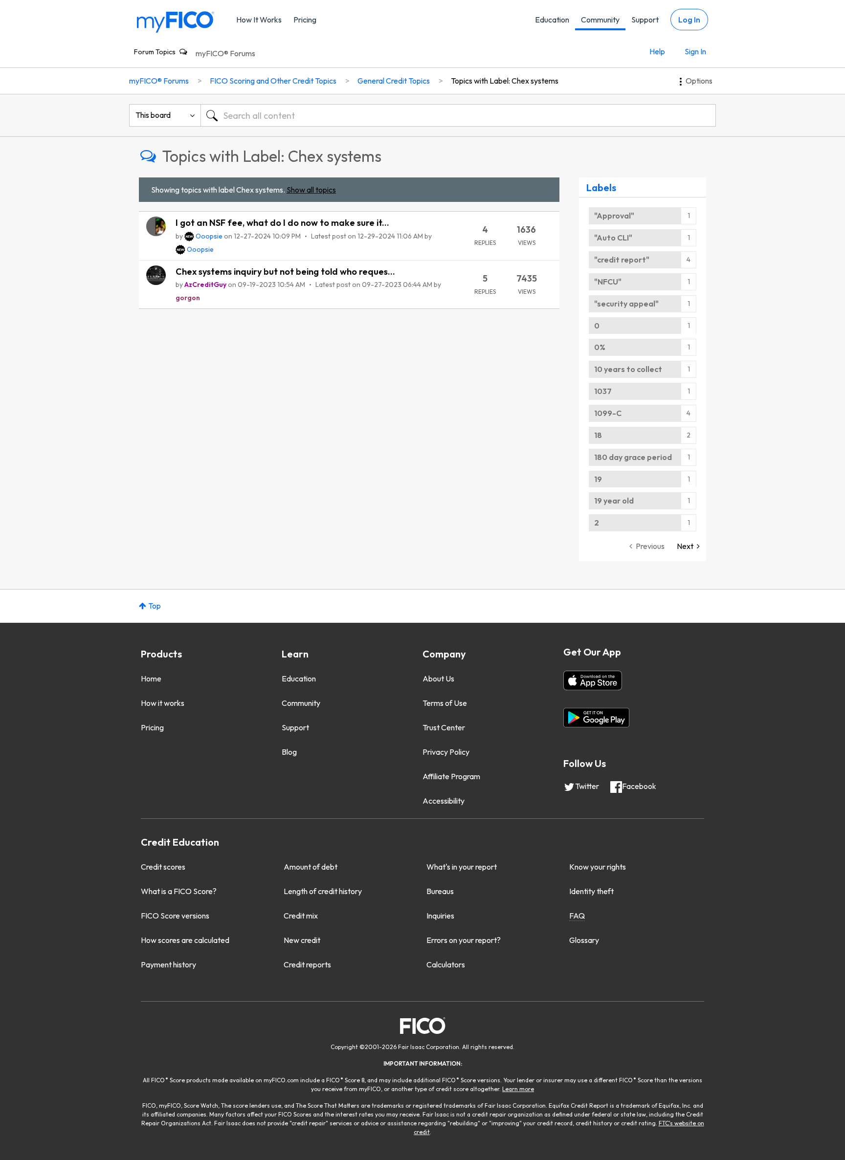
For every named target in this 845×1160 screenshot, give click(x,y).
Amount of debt (310, 867)
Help (657, 51)
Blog (289, 752)
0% (599, 347)
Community (600, 19)
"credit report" (621, 259)
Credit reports (307, 964)
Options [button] (699, 81)
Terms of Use (444, 703)
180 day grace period (633, 457)
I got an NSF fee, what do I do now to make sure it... (282, 222)
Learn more (518, 1089)
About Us (438, 678)
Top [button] (154, 606)
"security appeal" (626, 303)
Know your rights (597, 867)
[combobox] (458, 115)
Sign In (695, 51)
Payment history (168, 964)
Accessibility (443, 801)
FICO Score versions (175, 915)
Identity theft (591, 891)
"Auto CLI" (613, 237)
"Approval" (614, 215)
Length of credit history (323, 891)
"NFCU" (608, 281)
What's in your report (461, 867)
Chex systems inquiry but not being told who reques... (285, 271)
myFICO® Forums (225, 53)
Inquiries (440, 915)
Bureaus (440, 891)
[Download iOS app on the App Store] (592, 680)
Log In (689, 19)
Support (645, 19)
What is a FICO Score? (179, 891)
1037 (603, 391)
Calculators (445, 964)
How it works (162, 703)
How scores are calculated (185, 940)
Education (552, 19)
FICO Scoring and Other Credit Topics (273, 81)
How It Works (259, 19)
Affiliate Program (451, 776)
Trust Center (443, 727)
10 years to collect (628, 369)
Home (151, 678)
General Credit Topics (393, 81)
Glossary (584, 940)
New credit (302, 940)
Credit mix (301, 915)
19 (598, 479)
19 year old (614, 500)
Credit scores (163, 867)
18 (598, 435)
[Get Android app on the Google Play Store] (596, 717)
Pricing (304, 19)
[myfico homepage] (175, 21)
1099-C (608, 413)
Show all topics (311, 190)
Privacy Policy (445, 752)
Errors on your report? (463, 940)
